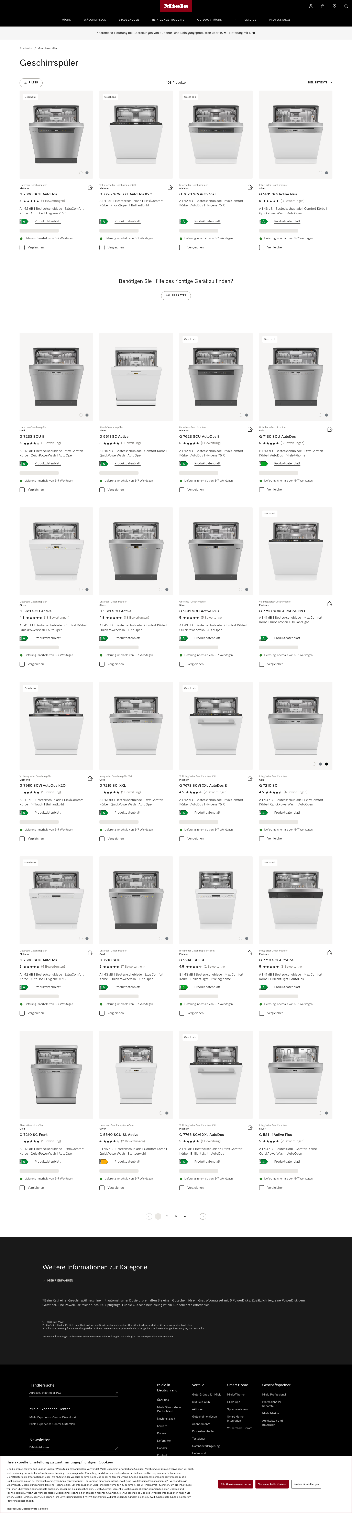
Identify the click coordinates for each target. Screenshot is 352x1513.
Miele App (233, 1402)
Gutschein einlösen (204, 1416)
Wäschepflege (95, 20)
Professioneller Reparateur (271, 1404)
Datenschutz (29, 1508)
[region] (176, 1484)
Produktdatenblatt (48, 221)
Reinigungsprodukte (168, 20)
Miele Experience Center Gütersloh (52, 1424)
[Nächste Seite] (203, 1216)
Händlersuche (42, 1385)
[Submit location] (116, 1393)
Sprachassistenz (237, 1409)
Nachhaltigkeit (166, 1418)
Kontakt (162, 1455)
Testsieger (198, 1438)
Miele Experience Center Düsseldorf (52, 1417)
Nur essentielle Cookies (272, 1484)
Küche (66, 20)
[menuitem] (68, 19)
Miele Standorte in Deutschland (169, 1409)
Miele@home (236, 1394)
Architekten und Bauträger (272, 1422)
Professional (279, 20)
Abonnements (201, 1424)
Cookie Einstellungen (306, 1484)
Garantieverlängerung (206, 1446)
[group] (56, 171)
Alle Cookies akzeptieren (236, 1484)
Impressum (14, 1508)
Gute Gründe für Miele (206, 1394)
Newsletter (39, 1440)
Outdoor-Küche (209, 20)
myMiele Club (201, 1402)
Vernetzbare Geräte (239, 1428)
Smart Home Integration (235, 1418)
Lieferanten (164, 1440)
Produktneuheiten (203, 1431)
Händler (162, 1448)
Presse (161, 1433)
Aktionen (198, 1409)
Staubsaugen (129, 20)
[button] (81, 172)
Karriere (162, 1426)
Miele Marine (270, 1413)
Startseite (26, 48)
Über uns (163, 1400)
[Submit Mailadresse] (116, 1448)
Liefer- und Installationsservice (204, 1455)
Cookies (43, 1508)
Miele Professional (274, 1394)
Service (250, 20)
